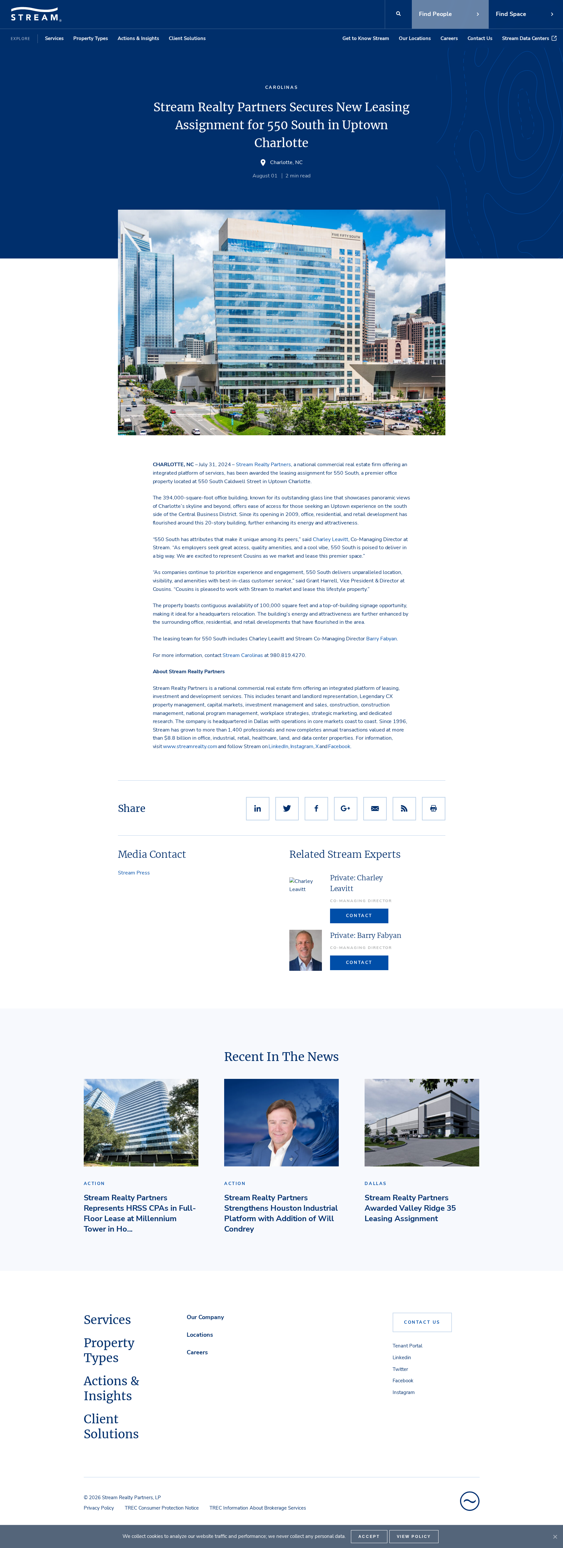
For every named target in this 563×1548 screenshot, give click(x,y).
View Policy (414, 1536)
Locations (200, 1335)
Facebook (403, 1380)
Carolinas (281, 88)
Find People (435, 14)
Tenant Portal (407, 1346)
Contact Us (480, 38)
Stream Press (134, 872)
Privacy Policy (99, 1508)
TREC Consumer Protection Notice (162, 1508)
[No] (555, 1536)
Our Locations (415, 38)
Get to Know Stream (365, 38)
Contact (359, 916)
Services (54, 38)
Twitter (400, 1369)
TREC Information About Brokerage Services (257, 1508)
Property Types (90, 38)
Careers (449, 38)
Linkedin (402, 1357)
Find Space (511, 14)
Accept (369, 1536)
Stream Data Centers (525, 38)
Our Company (205, 1317)
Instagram (404, 1392)
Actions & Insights (138, 38)
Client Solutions (187, 38)
